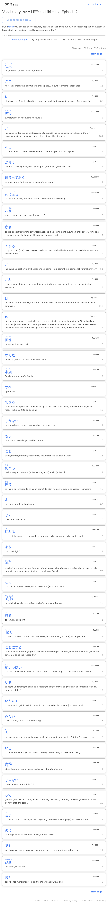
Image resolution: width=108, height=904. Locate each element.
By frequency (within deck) (45, 39)
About (37, 900)
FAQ (45, 900)
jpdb (7, 4)
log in (11, 26)
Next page (96, 53)
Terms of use (87, 900)
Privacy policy (70, 900)
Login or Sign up (94, 4)
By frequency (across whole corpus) (81, 39)
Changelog (101, 900)
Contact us (56, 900)
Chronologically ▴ (18, 39)
